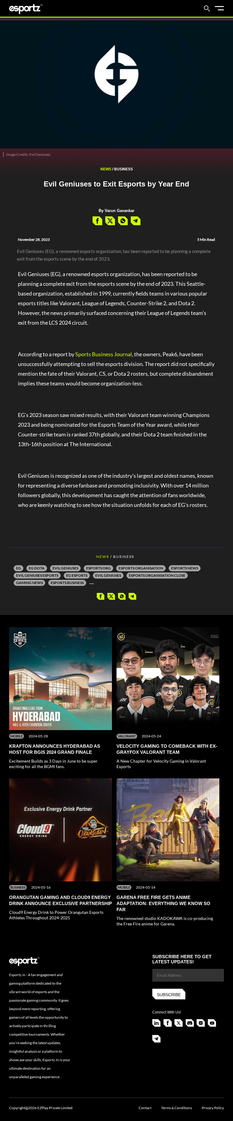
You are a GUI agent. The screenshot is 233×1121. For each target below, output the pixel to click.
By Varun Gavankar (116, 210)
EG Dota (37, 568)
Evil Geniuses (65, 568)
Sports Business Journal (103, 354)
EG (18, 568)
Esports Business (67, 582)
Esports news (184, 568)
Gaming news (29, 582)
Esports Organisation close (157, 575)
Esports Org (98, 568)
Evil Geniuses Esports (37, 575)
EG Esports (76, 575)
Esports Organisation (141, 568)
